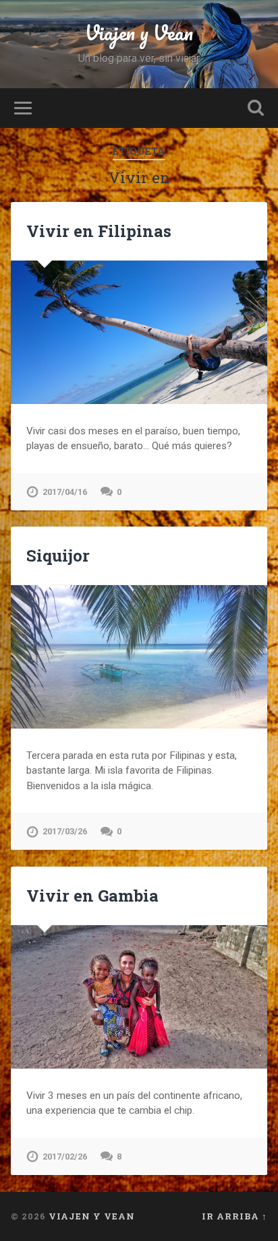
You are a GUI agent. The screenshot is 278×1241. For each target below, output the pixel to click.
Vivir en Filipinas (98, 231)
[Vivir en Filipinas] (139, 332)
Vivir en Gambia (92, 895)
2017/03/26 (65, 831)
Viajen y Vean (139, 32)
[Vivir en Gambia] (139, 997)
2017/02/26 (65, 1156)
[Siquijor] (139, 657)
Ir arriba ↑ (234, 1216)
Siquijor (58, 555)
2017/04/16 (65, 492)
